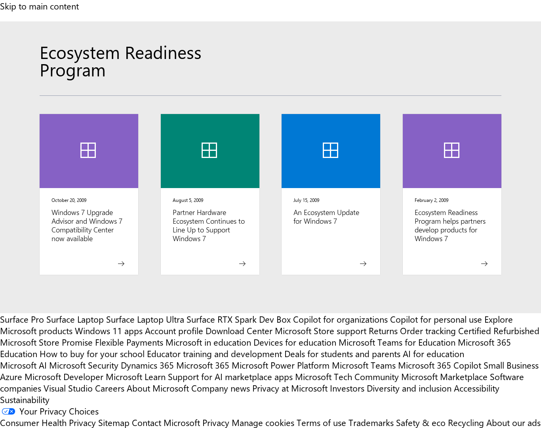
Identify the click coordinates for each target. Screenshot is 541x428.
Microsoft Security (83, 365)
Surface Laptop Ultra (145, 319)
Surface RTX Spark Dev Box (239, 319)
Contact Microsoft (166, 422)
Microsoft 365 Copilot (439, 365)
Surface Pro (22, 319)
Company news (220, 388)
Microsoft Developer (64, 376)
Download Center (239, 330)
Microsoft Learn (136, 376)
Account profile (174, 330)
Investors (347, 388)
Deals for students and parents (342, 353)
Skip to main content (39, 5)
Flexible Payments (129, 342)
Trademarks (371, 422)
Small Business (511, 365)
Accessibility (476, 388)
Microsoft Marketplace (444, 376)
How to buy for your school (92, 353)
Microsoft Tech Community (347, 376)
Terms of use (321, 422)
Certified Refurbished (498, 330)
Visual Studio (68, 388)
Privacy (217, 422)
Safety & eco (421, 422)
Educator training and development (214, 353)
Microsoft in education (208, 342)
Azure (11, 376)
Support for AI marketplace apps (230, 376)
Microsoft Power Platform (281, 365)
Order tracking (428, 330)
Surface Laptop (75, 319)
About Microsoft (158, 388)
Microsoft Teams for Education (397, 342)
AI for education (433, 353)
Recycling (466, 422)
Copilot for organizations (340, 319)
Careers (109, 388)
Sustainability (25, 399)
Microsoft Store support (320, 330)
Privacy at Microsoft (290, 388)
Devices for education (294, 342)
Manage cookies (263, 422)
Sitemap (114, 422)
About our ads (513, 422)
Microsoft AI (23, 365)
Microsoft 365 (202, 365)
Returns (383, 330)
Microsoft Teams (364, 365)
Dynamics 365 (147, 365)
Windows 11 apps (109, 330)
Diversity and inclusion (409, 388)
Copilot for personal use (436, 319)
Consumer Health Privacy (48, 422)
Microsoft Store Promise (46, 342)
